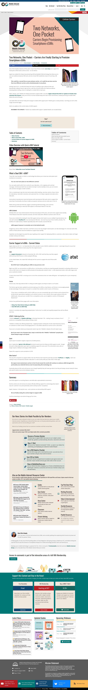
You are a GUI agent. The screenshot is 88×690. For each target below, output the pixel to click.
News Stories (19, 493)
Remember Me (51, 9)
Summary (54, 141)
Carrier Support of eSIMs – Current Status (61, 139)
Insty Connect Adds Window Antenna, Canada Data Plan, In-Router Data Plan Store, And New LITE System (22, 652)
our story (47, 69)
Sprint (23, 406)
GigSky (68, 357)
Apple (31, 406)
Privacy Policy (45, 688)
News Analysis (27, 62)
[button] (84, 6)
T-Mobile (28, 406)
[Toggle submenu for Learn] (79, 6)
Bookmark (13, 400)
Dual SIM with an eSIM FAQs (19, 306)
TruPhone (60, 357)
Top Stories (24, 493)
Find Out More (13, 559)
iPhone (13, 406)
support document (16, 254)
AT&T (20, 406)
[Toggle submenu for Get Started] (55, 6)
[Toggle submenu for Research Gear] (74, 6)
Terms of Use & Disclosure (55, 688)
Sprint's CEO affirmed (24, 344)
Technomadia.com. (34, 664)
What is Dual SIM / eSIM (18, 137)
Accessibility (64, 688)
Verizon (17, 406)
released (16, 318)
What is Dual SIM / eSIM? (57, 138)
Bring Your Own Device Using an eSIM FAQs (23, 305)
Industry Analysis (22, 492)
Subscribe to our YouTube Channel (25, 169)
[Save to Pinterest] (1, 347)
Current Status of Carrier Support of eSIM (23, 139)
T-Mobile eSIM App (26, 318)
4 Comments (44, 62)
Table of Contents (56, 134)
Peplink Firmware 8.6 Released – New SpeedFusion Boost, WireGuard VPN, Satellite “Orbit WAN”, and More (21, 508)
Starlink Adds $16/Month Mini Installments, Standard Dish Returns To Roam (21, 517)
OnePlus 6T (22, 220)
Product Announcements (27, 654)
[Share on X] (1, 345)
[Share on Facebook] (1, 342)
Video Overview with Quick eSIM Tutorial (61, 136)
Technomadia (52, 546)
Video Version (15, 136)
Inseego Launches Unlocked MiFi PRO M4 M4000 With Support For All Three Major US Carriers (21, 498)
